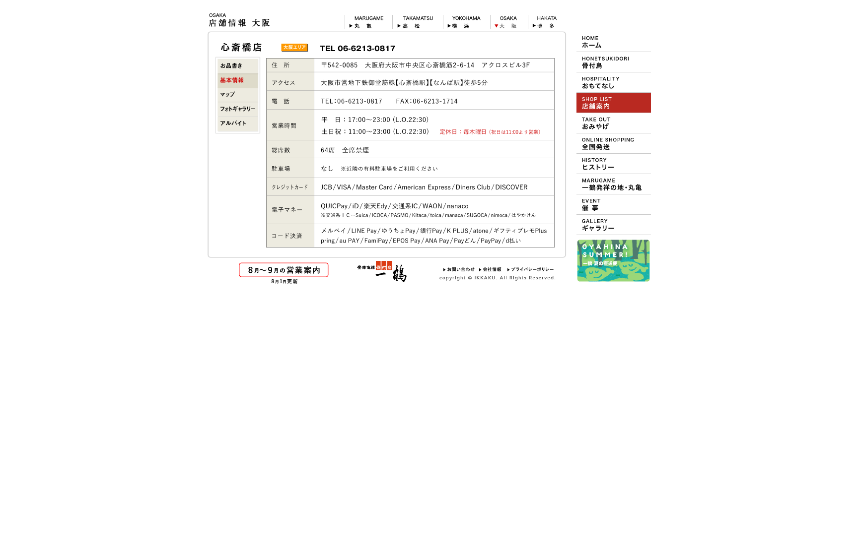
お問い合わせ (459, 269)
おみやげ (613, 123)
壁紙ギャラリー (613, 225)
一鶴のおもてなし (613, 82)
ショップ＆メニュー (613, 103)
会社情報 (491, 269)
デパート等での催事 (613, 204)
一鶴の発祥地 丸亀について (613, 184)
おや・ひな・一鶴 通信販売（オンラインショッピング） (613, 143)
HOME (613, 42)
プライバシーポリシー (531, 269)
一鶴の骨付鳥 (613, 62)
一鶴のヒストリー (613, 164)
